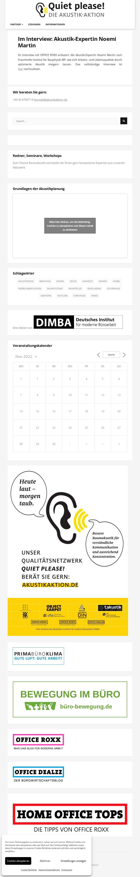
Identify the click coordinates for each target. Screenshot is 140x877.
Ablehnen (45, 861)
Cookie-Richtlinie (29, 869)
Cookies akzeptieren (18, 861)
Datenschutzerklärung (49, 869)
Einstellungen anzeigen (73, 861)
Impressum (66, 869)
